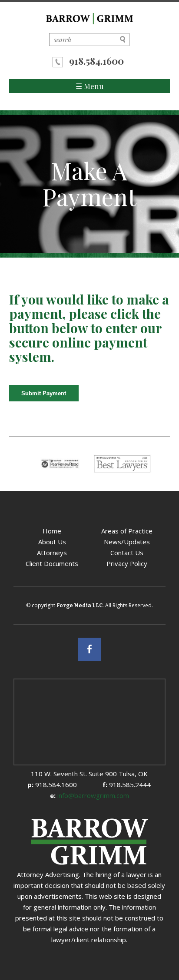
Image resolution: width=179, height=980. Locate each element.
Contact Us (126, 552)
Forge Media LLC (79, 606)
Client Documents (52, 563)
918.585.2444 (127, 784)
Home (52, 530)
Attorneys (52, 552)
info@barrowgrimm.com (89, 795)
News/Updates (127, 541)
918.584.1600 (96, 61)
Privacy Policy (126, 563)
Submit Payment (43, 393)
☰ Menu (89, 86)
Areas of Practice (126, 530)
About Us (52, 541)
